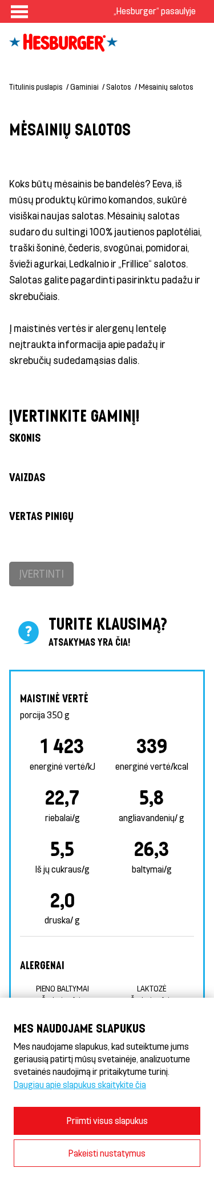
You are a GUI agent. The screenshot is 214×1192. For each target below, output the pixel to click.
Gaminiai (84, 86)
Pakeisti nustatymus (107, 1152)
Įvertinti (41, 573)
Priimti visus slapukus (107, 1120)
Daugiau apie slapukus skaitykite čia (80, 1084)
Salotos (118, 86)
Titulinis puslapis (35, 86)
